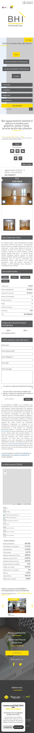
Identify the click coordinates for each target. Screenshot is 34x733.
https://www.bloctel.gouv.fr (16, 443)
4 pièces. (22, 136)
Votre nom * (5, 345)
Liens (26, 720)
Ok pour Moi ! (18, 727)
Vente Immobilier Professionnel (16, 62)
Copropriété (25, 277)
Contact (17, 653)
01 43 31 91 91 (17, 646)
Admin (29, 720)
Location (16, 76)
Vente (16, 54)
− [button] (5, 474)
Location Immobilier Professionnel (16, 69)
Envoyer (28, 399)
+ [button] (5, 471)
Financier (5, 281)
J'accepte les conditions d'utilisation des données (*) (18, 387)
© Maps (19, 504)
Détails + (14, 277)
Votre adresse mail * (8, 351)
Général (5, 277)
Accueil (3, 136)
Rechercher (17, 105)
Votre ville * (5, 363)
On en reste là (17, 704)
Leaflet (13, 504)
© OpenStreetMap (27, 504)
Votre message (6, 369)
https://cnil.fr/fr (5, 431)
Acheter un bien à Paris (12, 136)
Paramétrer (8, 727)
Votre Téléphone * (7, 357)
